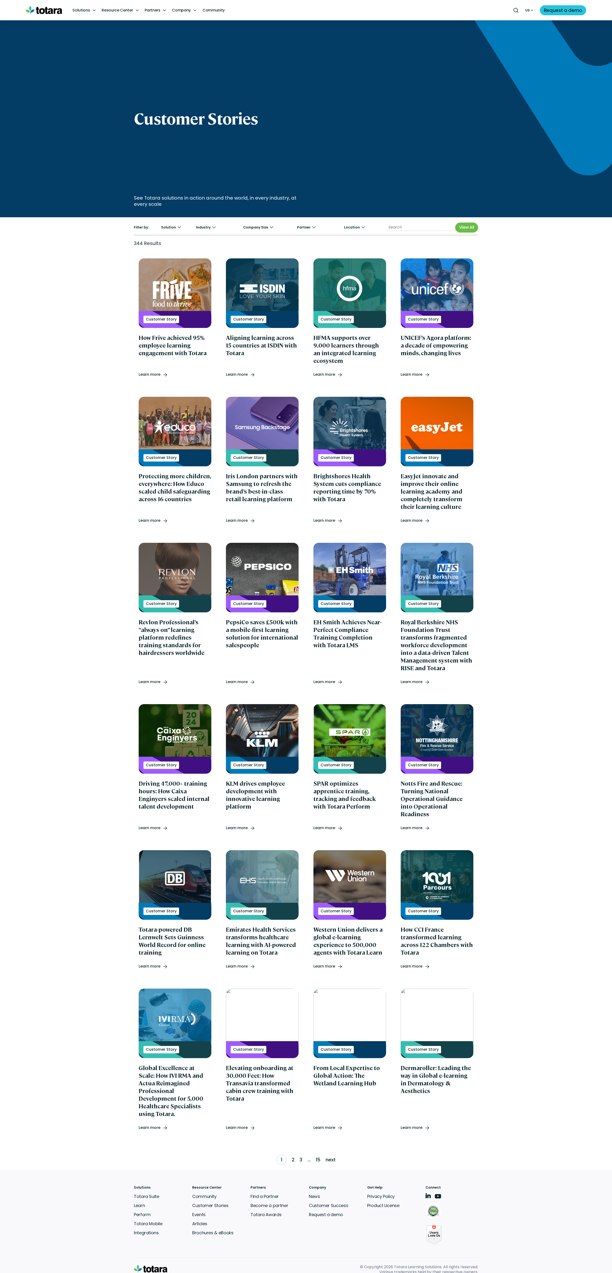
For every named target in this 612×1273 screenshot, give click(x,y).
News (314, 1196)
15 (318, 1160)
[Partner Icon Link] (434, 1211)
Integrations (146, 1233)
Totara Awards (266, 1215)
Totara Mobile (148, 1224)
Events (199, 1215)
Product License (383, 1205)
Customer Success (328, 1205)
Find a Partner (265, 1196)
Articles (199, 1224)
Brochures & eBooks (213, 1233)
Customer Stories (210, 1205)
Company (181, 10)
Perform (142, 1215)
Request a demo (326, 1215)
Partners (152, 10)
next (331, 1160)
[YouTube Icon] (438, 1198)
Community (213, 10)
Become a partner (269, 1205)
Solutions (81, 10)
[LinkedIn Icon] (428, 1197)
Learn (139, 1205)
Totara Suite (146, 1196)
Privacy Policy (381, 1196)
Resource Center (117, 10)
